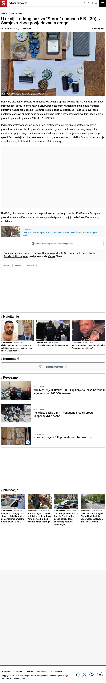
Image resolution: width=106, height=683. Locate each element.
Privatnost (41, 672)
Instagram (22, 256)
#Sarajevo (30, 265)
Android (57, 253)
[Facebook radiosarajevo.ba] (77, 674)
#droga (6, 265)
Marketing (6, 672)
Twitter (92, 253)
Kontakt (30, 672)
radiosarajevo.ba (26, 675)
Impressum (18, 672)
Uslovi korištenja (56, 672)
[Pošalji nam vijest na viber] (92, 674)
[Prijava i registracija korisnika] (92, 3)
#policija (18, 265)
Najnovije (10, 490)
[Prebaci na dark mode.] (85, 3)
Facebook (9, 256)
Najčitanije (11, 316)
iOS (65, 253)
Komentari (11, 358)
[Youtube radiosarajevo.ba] (100, 674)
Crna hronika (16, 13)
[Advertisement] (53, 177)
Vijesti (5, 13)
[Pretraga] (89, 3)
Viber (52, 256)
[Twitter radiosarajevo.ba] (84, 674)
